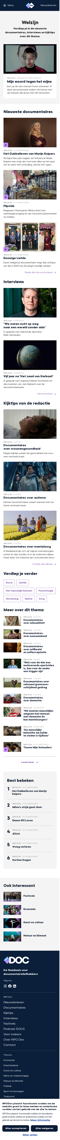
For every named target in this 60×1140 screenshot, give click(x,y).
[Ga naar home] (30, 5)
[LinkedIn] (14, 986)
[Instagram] (5, 986)
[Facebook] (10, 986)
